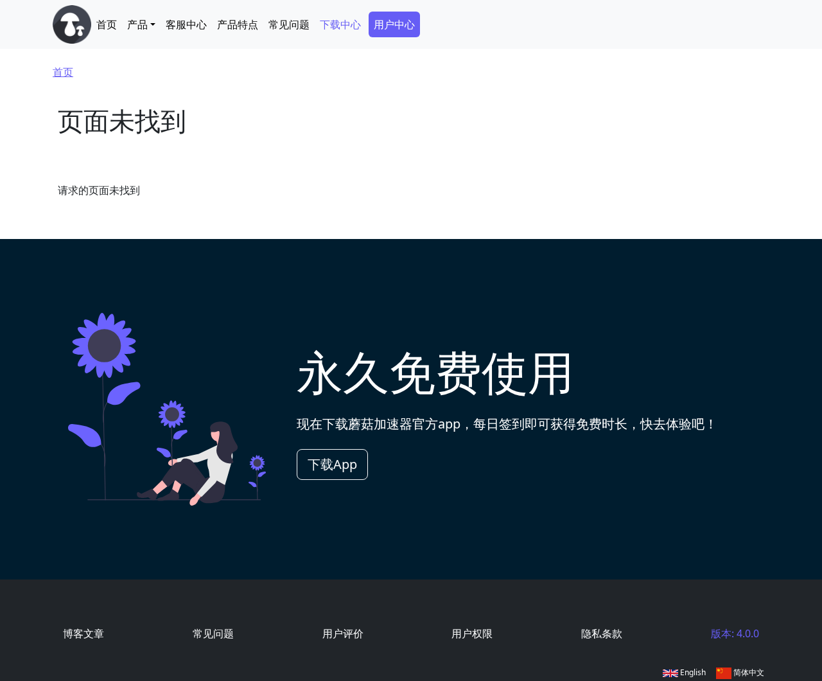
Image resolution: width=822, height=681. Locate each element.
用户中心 (394, 24)
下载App (332, 464)
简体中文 (747, 672)
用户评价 (342, 633)
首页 (106, 24)
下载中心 (340, 24)
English (692, 672)
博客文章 (83, 633)
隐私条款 (601, 633)
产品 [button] (137, 24)
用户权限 (472, 633)
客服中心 (186, 24)
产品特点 (237, 24)
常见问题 (289, 24)
